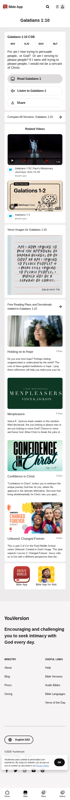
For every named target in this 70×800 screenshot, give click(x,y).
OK (59, 762)
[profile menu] (60, 7)
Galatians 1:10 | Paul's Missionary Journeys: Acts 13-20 (34, 170)
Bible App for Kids (46, 584)
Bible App (21, 584)
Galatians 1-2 (25, 214)
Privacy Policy (42, 765)
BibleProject (21, 176)
